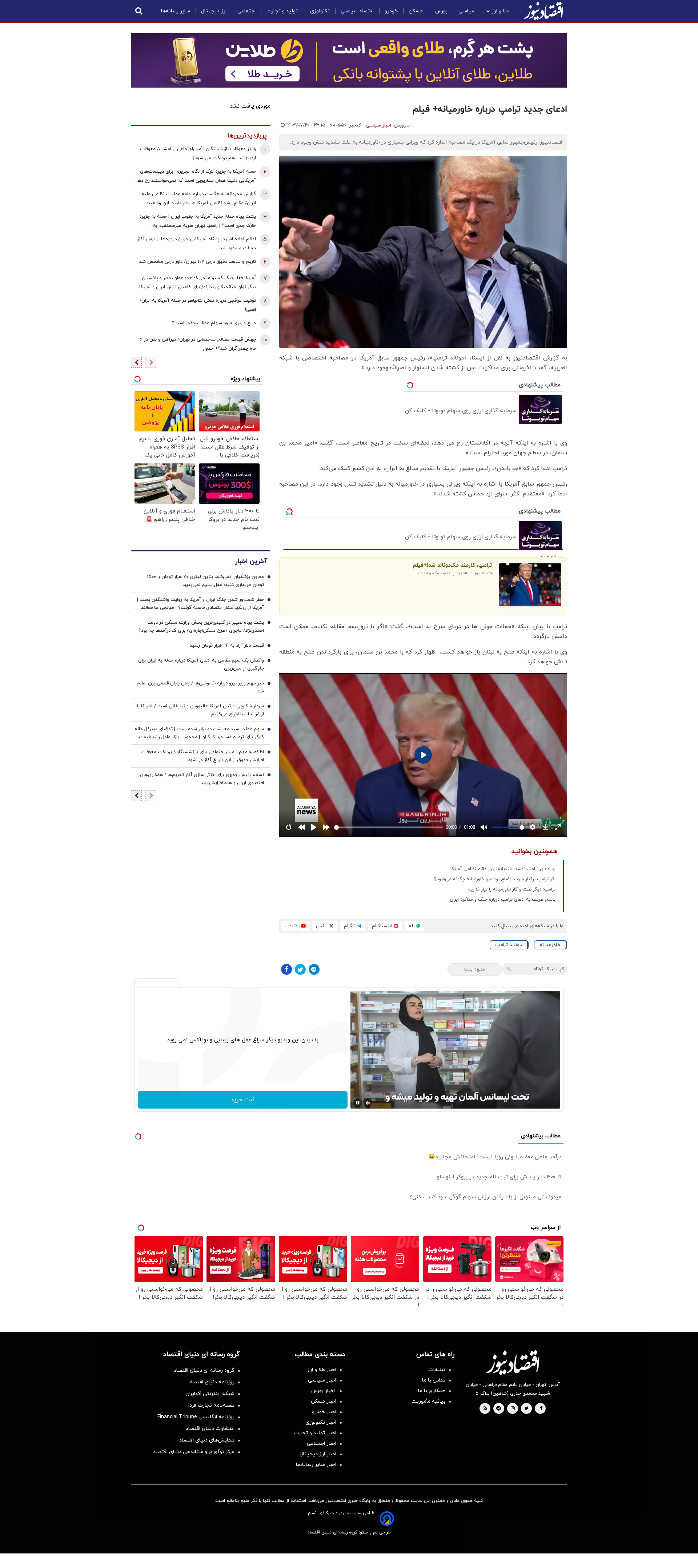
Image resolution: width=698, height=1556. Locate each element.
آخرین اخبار (251, 561)
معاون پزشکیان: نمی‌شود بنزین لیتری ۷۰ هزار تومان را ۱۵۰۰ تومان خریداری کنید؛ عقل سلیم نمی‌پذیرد (205, 581)
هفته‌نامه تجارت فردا (211, 1405)
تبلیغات (436, 1369)
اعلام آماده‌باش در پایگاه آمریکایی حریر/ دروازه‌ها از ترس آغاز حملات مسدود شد (196, 244)
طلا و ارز (500, 11)
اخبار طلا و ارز (321, 1369)
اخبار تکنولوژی (320, 1422)
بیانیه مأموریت (428, 1401)
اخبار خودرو (324, 1411)
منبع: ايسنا (474, 969)
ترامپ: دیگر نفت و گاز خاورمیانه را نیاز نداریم (511, 889)
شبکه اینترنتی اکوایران (209, 1393)
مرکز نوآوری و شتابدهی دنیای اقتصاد (193, 1451)
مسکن (416, 11)
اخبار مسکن (323, 1401)
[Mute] (368, 1102)
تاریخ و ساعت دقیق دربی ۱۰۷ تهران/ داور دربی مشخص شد (197, 261)
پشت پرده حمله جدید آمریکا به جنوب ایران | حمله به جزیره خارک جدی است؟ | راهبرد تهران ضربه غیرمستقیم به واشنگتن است (197, 221)
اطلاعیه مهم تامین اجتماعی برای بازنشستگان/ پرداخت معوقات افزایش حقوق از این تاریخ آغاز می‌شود (202, 756)
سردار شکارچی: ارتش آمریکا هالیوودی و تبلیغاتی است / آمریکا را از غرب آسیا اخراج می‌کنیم (200, 710)
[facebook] (541, 1409)
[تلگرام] (314, 969)
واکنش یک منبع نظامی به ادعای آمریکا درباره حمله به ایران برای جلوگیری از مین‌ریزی (201, 664)
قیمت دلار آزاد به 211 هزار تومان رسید (227, 645)
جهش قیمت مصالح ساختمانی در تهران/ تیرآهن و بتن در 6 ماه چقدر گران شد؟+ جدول (198, 344)
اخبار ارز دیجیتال (318, 1454)
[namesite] (543, 10)
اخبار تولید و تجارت (315, 1433)
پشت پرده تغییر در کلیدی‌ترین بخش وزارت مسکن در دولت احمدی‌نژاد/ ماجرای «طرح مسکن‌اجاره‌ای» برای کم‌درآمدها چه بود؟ (201, 626)
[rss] (485, 1409)
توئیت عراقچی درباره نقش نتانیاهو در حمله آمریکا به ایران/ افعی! (198, 305)
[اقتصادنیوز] (512, 1362)
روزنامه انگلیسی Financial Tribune (195, 1417)
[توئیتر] (300, 969)
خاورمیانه (550, 944)
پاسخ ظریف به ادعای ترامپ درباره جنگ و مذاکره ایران (502, 899)
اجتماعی (246, 11)
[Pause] (357, 1102)
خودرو (391, 11)
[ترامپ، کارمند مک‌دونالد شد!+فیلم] (530, 584)
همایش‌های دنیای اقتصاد (206, 1440)
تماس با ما (433, 1380)
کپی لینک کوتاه (549, 969)
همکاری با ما (431, 1390)
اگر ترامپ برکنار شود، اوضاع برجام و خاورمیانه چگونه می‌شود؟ (494, 879)
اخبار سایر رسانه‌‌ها (316, 1464)
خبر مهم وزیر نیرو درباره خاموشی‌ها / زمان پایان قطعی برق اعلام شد (200, 687)
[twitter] (526, 1409)
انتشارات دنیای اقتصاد (210, 1428)
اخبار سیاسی (378, 125)
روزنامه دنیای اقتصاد (211, 1382)
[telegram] (498, 1409)
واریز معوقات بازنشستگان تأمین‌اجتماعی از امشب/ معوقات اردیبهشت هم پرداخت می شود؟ (198, 153)
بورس (441, 11)
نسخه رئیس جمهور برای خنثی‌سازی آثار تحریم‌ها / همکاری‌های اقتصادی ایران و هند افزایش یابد (202, 779)
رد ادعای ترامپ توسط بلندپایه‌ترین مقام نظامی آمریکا (502, 869)
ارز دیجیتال (213, 11)
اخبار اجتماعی (321, 1443)
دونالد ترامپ (508, 944)
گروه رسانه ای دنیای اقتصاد (204, 1370)
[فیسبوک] (286, 969)
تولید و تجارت (282, 11)
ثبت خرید (242, 1100)
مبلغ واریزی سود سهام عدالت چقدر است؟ (214, 323)
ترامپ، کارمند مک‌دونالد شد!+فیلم (452, 565)
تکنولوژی (320, 11)
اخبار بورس (323, 1390)
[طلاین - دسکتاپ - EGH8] (349, 60)
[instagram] (513, 1409)
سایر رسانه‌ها (175, 11)
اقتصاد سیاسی (357, 11)
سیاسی (467, 11)
